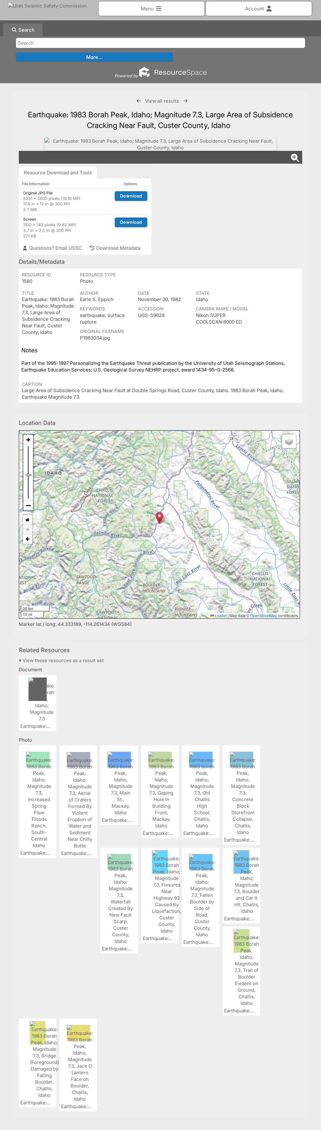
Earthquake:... (36, 726)
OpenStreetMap (263, 615)
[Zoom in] (28, 440)
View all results (162, 101)
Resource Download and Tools (58, 173)
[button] (159, 518)
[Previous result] (138, 101)
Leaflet (220, 615)
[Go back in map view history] (27, 539)
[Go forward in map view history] (27, 529)
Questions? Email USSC (55, 248)
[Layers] (289, 441)
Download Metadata (117, 248)
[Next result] (185, 101)
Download (131, 195)
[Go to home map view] (27, 520)
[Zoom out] (28, 505)
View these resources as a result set (62, 660)
